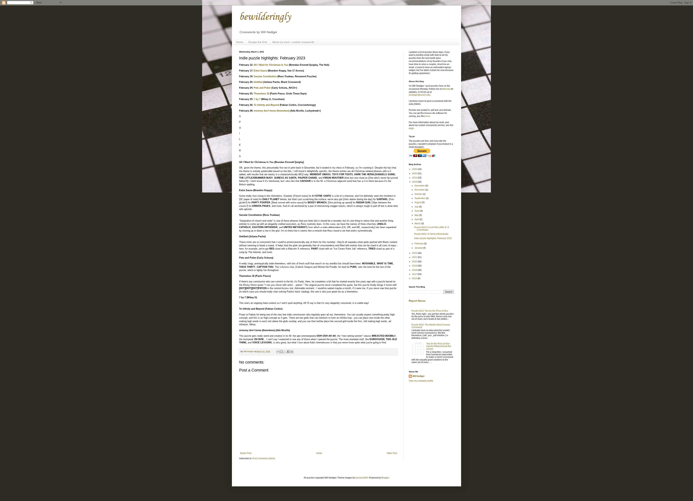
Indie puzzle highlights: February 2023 (433, 238)
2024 (415, 177)
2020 (415, 261)
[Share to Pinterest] (292, 351)
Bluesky (446, 89)
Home (239, 42)
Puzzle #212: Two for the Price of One (429, 311)
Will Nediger (418, 376)
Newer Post (245, 453)
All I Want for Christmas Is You (271, 65)
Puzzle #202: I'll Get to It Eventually (431, 234)
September (420, 198)
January (419, 248)
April (417, 219)
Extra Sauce (260, 70)
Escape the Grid (258, 42)
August (418, 202)
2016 (415, 278)
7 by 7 (257, 99)
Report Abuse (417, 300)
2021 (415, 257)
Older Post (392, 453)
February (419, 243)
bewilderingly (265, 17)
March (418, 223)
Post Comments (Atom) (263, 458)
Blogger (385, 477)
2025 (415, 173)
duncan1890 (362, 477)
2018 (415, 270)
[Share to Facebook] (288, 351)
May (417, 215)
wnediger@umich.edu (419, 95)
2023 (415, 182)
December (420, 185)
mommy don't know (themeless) (271, 110)
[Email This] (278, 351)
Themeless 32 (261, 93)
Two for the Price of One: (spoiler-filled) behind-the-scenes (439, 346)
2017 (415, 274)
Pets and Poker (262, 87)
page (411, 128)
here (428, 116)
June (417, 211)
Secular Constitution (265, 76)
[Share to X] (285, 351)
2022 (415, 253)
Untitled (258, 82)
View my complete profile (421, 381)
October (419, 194)
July (417, 206)
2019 (415, 265)
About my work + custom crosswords (293, 42)
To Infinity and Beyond (266, 105)
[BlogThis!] (281, 351)
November (420, 190)
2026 (415, 169)
